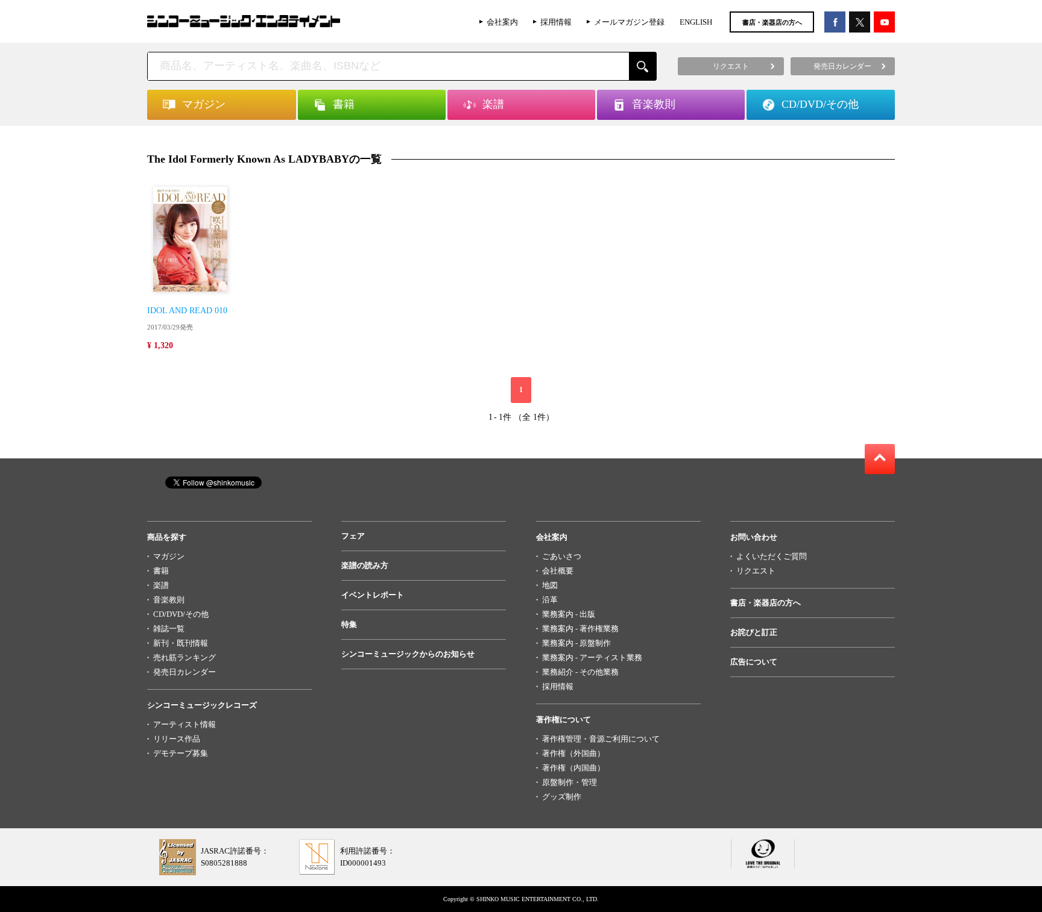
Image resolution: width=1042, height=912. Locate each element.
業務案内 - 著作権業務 (580, 628)
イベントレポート (372, 594)
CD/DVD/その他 (181, 614)
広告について (753, 661)
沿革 (550, 599)
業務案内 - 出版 (568, 614)
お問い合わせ (753, 537)
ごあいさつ (561, 556)
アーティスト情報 (184, 724)
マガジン (169, 556)
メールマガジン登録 (629, 22)
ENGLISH (696, 22)
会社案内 (502, 22)
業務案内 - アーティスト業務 (592, 657)
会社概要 (557, 570)
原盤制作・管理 (569, 782)
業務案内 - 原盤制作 (576, 643)
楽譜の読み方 (364, 565)
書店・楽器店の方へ (772, 22)
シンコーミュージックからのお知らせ (408, 653)
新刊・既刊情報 (180, 643)
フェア (353, 535)
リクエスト (755, 570)
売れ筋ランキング (184, 657)
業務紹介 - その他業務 (580, 671)
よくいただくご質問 (771, 556)
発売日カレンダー (184, 671)
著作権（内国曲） (573, 767)
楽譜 (161, 585)
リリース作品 (176, 738)
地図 (550, 585)
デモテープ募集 (180, 753)
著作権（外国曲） (573, 753)
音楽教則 (169, 599)
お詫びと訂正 (753, 632)
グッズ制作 (561, 796)
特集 (349, 624)
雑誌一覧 (169, 628)
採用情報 (556, 22)
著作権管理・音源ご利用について (601, 738)
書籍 (161, 570)
